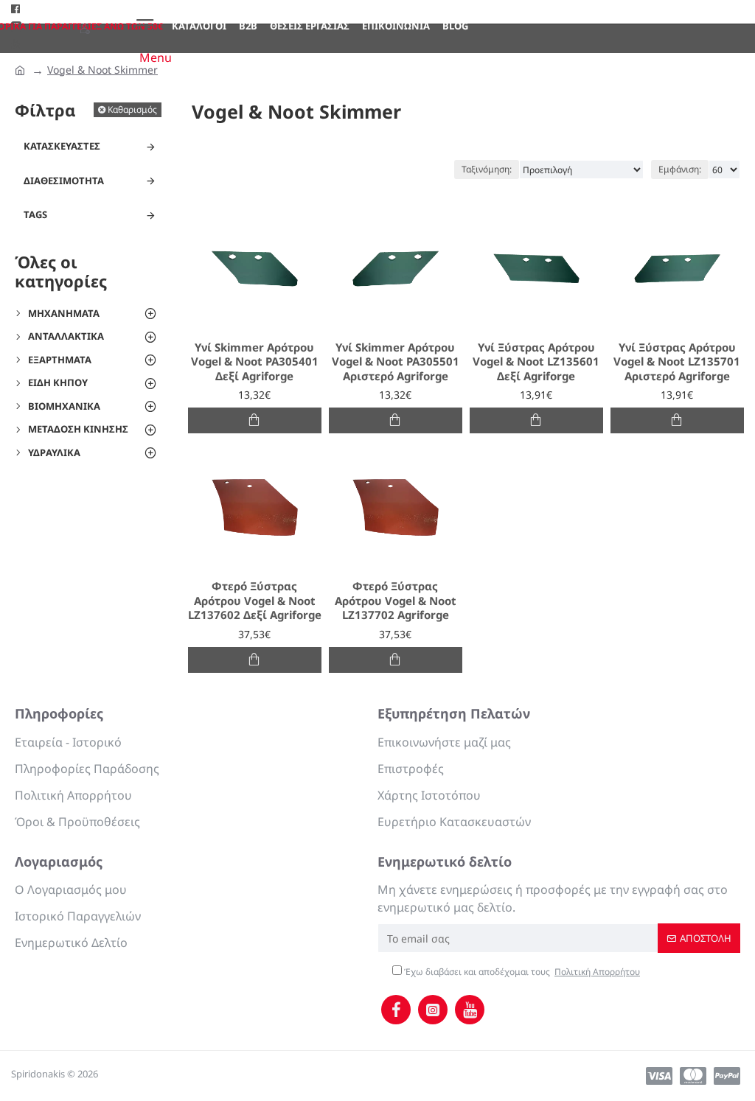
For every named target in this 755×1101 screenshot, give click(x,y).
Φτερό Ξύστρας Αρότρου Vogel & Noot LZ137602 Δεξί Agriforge (254, 600)
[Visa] (659, 1076)
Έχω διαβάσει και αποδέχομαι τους (521, 971)
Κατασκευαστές (62, 146)
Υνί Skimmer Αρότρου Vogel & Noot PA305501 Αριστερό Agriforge (395, 361)
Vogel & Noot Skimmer (102, 70)
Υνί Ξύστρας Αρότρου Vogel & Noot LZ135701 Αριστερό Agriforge (676, 361)
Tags (35, 214)
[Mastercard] (693, 1076)
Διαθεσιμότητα (64, 180)
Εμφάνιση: (679, 169)
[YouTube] (469, 1009)
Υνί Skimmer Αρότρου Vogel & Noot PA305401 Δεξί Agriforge (255, 361)
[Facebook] (396, 1009)
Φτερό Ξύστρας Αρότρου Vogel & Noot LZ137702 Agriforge (395, 600)
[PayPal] (727, 1076)
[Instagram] (433, 1009)
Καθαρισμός (132, 109)
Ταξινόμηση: (487, 169)
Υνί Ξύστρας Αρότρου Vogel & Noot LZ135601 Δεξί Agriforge (536, 361)
